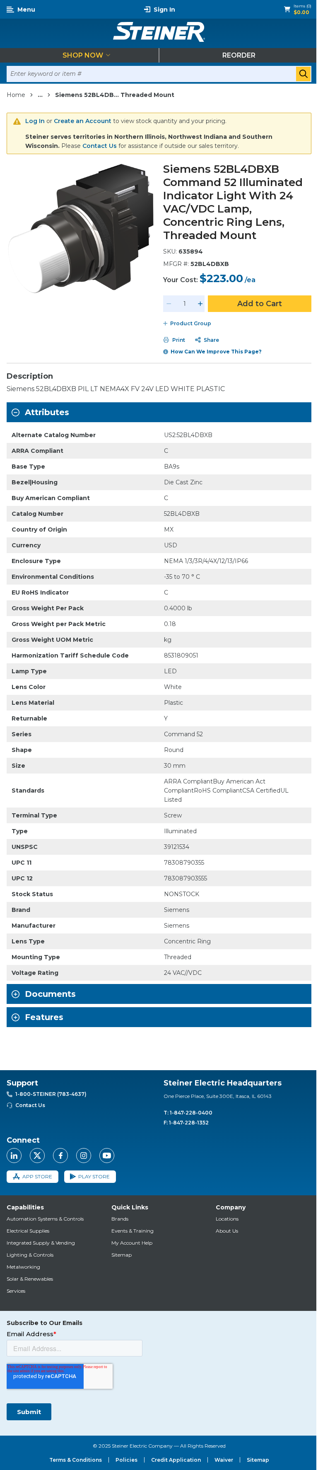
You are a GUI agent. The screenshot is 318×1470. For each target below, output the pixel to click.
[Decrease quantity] (169, 303)
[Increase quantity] (200, 303)
